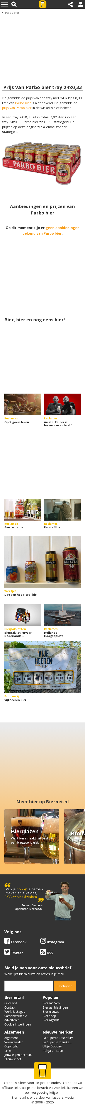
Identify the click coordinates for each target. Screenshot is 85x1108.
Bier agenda (51, 1020)
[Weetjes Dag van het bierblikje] (42, 562)
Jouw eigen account (18, 1055)
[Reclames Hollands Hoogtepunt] (62, 615)
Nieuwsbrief (12, 1059)
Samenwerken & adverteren (16, 1018)
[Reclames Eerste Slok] (62, 510)
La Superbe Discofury (57, 1038)
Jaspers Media (63, 1097)
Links (8, 1051)
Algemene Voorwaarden (13, 1040)
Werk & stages (14, 1011)
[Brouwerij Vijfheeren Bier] (42, 667)
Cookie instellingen (17, 1024)
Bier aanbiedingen (55, 1007)
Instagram (55, 942)
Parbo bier (12, 13)
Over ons (10, 1003)
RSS (49, 953)
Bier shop (49, 1016)
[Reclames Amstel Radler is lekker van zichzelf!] (62, 404)
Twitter (16, 953)
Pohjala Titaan (52, 1051)
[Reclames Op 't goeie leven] (22, 404)
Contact (9, 1007)
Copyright (11, 1046)
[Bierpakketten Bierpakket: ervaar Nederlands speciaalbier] (22, 615)
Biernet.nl (19, 1097)
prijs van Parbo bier (17, 108)
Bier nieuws (50, 1011)
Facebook (18, 942)
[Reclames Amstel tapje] (22, 510)
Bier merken (51, 1003)
